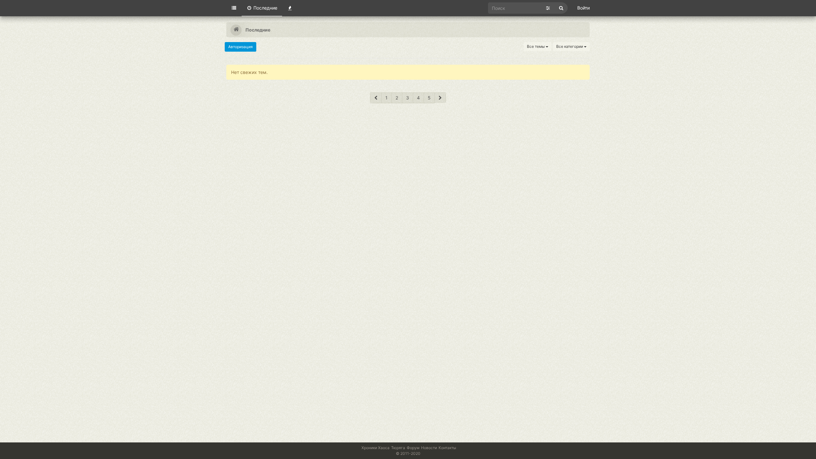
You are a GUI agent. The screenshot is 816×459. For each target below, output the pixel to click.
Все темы (536, 46)
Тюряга (398, 447)
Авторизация (240, 46)
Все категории (570, 46)
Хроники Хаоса (375, 447)
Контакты (447, 447)
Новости (429, 447)
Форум (413, 447)
